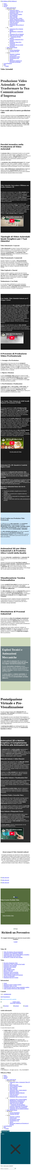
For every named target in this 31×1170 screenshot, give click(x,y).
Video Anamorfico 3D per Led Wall (12, 956)
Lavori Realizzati (8, 63)
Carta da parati (13, 55)
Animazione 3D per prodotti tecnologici (19, 1108)
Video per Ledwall (14, 22)
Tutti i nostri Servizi (11, 7)
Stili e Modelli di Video (9, 969)
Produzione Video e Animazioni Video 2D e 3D (16, 11)
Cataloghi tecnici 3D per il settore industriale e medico (16, 987)
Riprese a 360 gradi (8, 971)
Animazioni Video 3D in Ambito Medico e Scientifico (16, 954)
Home (5, 3)
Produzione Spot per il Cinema (11, 977)
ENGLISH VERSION (15, 1003)
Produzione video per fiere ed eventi (18, 1096)
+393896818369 (7, 994)
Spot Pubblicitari (14, 15)
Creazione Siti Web (14, 51)
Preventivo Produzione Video (11, 963)
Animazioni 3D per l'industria (17, 34)
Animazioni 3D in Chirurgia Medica (18, 1099)
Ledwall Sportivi (14, 23)
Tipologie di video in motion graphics (12, 984)
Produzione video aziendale (10, 965)
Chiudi (2, 1068)
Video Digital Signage (12, 47)
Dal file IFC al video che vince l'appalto (13, 957)
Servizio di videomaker (9, 976)
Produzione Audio (14, 13)
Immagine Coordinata (15, 54)
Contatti (7, 66)
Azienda (6, 5)
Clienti (5, 983)
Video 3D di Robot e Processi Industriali (13, 952)
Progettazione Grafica (15, 56)
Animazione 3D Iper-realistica (18, 1104)
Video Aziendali (13, 17)
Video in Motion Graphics (16, 14)
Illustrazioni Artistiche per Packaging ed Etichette (16, 61)
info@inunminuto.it (5, 996)
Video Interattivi (7, 968)
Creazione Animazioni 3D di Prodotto (19, 1106)
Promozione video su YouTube (11, 972)
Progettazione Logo (14, 58)
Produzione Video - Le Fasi (10, 986)
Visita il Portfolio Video (8, 915)
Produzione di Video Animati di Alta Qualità (14, 964)
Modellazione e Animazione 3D (17, 1100)
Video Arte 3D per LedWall (16, 35)
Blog (5, 64)
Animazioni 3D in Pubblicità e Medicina (13, 953)
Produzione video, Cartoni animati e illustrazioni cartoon (17, 19)
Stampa (11, 59)
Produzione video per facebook (11, 973)
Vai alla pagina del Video (15, 451)
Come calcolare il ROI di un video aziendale (14, 988)
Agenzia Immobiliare (15, 50)
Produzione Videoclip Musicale (17, 21)
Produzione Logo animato (10, 967)
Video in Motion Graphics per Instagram (13, 975)
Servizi (5, 6)
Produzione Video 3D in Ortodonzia (18, 1107)
